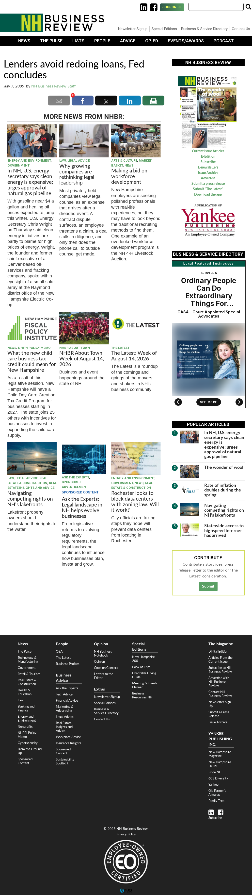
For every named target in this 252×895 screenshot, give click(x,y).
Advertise (208, 178)
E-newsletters (208, 167)
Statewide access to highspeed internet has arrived (224, 531)
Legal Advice (78, 160)
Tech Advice (64, 694)
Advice (127, 40)
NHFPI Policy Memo (34, 348)
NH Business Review (52, 23)
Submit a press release (208, 184)
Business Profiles (67, 664)
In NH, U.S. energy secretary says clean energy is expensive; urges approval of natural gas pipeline (30, 182)
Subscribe (172, 7)
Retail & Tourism (29, 674)
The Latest (120, 348)
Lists (78, 40)
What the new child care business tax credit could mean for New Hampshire (31, 362)
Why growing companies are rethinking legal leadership (76, 175)
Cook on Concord (106, 668)
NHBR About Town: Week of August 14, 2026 (81, 359)
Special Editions (164, 29)
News (24, 40)
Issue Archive (208, 173)
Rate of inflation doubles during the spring (222, 490)
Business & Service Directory (204, 29)
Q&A (59, 651)
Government (18, 165)
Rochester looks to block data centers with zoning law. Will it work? (135, 502)
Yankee (213, 784)
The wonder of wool (223, 467)
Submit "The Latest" (208, 189)
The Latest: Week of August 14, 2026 (134, 356)
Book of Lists (141, 667)
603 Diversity (218, 778)
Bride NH (214, 772)
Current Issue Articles (208, 151)
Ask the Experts (75, 477)
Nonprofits (25, 726)
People (102, 40)
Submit (208, 586)
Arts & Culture (124, 160)
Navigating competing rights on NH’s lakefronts (30, 499)
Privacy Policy (126, 834)
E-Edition (208, 156)
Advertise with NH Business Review (218, 682)
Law (62, 160)
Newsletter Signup (132, 29)
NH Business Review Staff (53, 86)
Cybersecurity (28, 743)
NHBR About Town (74, 348)
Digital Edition (218, 651)
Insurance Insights (68, 743)
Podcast (224, 40)
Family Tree (216, 801)
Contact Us (241, 29)
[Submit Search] (248, 6)
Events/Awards (186, 40)
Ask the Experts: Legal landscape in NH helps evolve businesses (82, 508)
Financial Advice (67, 700)
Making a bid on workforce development (129, 176)
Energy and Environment (29, 160)
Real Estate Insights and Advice (64, 727)
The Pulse (51, 40)
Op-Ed (151, 40)
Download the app (208, 194)
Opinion (99, 661)
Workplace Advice (68, 737)
